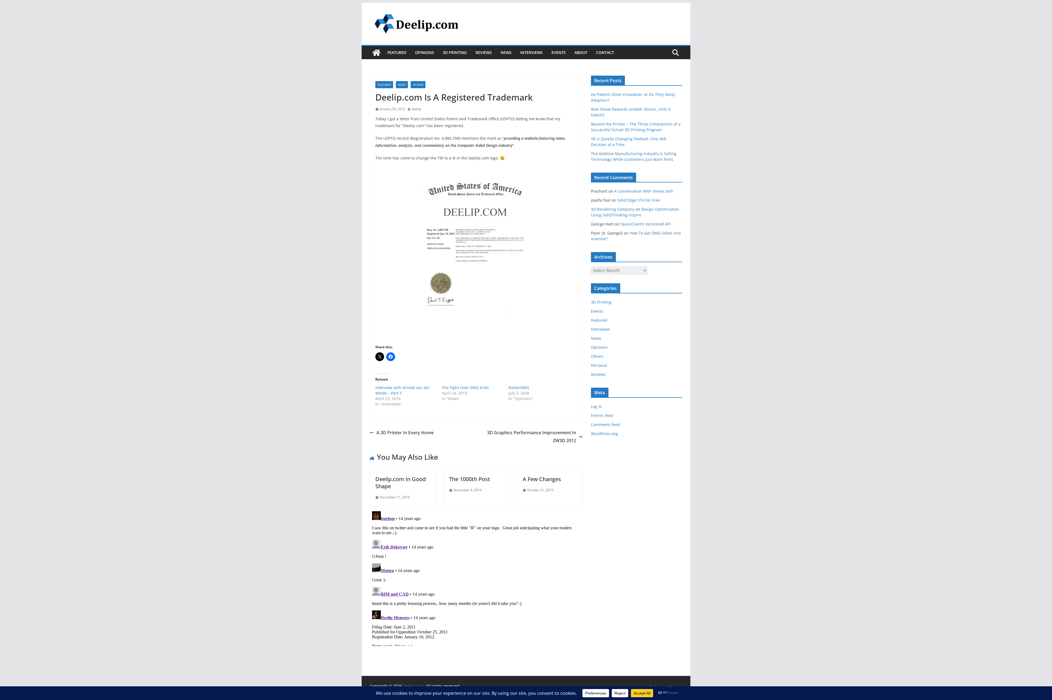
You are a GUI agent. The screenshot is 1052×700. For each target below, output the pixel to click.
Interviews (531, 52)
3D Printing (455, 52)
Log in (596, 406)
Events (558, 52)
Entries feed (602, 415)
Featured (396, 52)
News (506, 52)
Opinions (424, 52)
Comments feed (605, 424)
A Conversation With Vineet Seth (643, 191)
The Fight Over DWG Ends (465, 387)
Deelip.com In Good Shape (400, 482)
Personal (599, 365)
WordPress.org (604, 433)
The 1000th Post (469, 479)
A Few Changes (542, 479)
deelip (416, 109)
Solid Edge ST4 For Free (638, 200)
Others (418, 85)
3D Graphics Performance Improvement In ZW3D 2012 (531, 437)
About (580, 52)
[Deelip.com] (376, 52)
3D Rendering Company (612, 209)
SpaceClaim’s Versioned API (646, 224)
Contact (605, 52)
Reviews (484, 52)
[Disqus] (476, 577)
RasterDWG (518, 387)
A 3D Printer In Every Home (405, 433)
